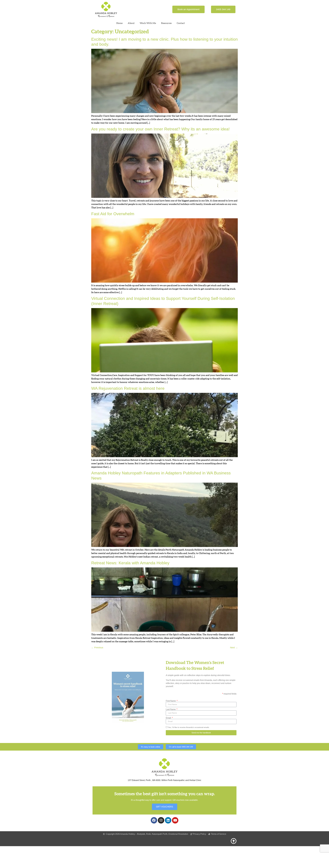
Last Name (171, 709)
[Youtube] (175, 820)
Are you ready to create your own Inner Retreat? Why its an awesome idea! (160, 129)
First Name (171, 701)
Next (234, 647)
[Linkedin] (168, 820)
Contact (181, 23)
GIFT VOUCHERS (164, 807)
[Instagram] (161, 820)
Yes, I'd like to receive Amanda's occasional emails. (188, 727)
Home (119, 23)
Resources (166, 23)
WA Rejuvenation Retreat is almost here (127, 388)
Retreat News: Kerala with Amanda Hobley (130, 563)
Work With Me (148, 23)
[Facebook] (154, 820)
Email (169, 718)
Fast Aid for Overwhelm (112, 213)
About (131, 23)
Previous (97, 647)
